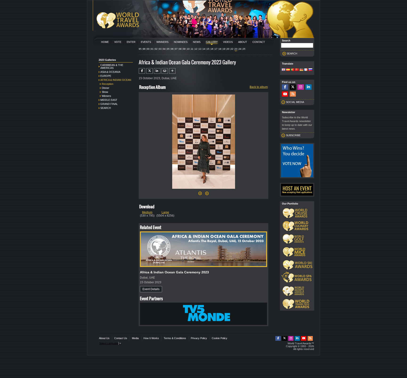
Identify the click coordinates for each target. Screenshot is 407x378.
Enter (131, 42)
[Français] (306, 70)
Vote (117, 42)
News (196, 42)
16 (212, 49)
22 (232, 49)
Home (105, 42)
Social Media (295, 102)
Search (105, 108)
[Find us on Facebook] (285, 87)
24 (240, 49)
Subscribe (293, 135)
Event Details (150, 289)
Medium (147, 212)
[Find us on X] (293, 87)
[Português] (292, 70)
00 (148, 49)
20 (228, 49)
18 (220, 49)
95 (140, 49)
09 (184, 49)
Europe (105, 75)
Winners (162, 42)
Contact (258, 42)
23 (236, 49)
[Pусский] (310, 70)
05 (168, 49)
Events (146, 42)
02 (156, 49)
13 (200, 49)
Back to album (259, 87)
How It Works (151, 338)
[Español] (288, 70)
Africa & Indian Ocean (115, 79)
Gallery (212, 42)
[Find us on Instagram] (300, 87)
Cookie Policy (219, 338)
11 (192, 49)
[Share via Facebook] (142, 71)
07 (176, 49)
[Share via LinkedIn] (157, 71)
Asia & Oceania (110, 71)
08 (180, 49)
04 (164, 49)
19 (224, 49)
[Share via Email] (165, 71)
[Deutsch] (301, 70)
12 (196, 49)
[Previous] (200, 194)
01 (152, 49)
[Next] (203, 190)
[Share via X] (149, 71)
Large (165, 212)
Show (105, 91)
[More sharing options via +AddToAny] (172, 71)
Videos (228, 42)
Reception (107, 83)
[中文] (297, 70)
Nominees (180, 42)
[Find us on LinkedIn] (308, 87)
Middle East (108, 100)
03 (160, 49)
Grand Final (109, 104)
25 (244, 49)
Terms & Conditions (175, 338)
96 (144, 49)
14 (204, 49)
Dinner (105, 87)
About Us (104, 338)
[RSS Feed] (293, 94)
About (242, 42)
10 (188, 49)
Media (135, 338)
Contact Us (120, 338)
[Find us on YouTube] (285, 94)
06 (172, 49)
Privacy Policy (199, 338)
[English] (283, 70)
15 (208, 49)
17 (216, 49)
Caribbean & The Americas (111, 66)
